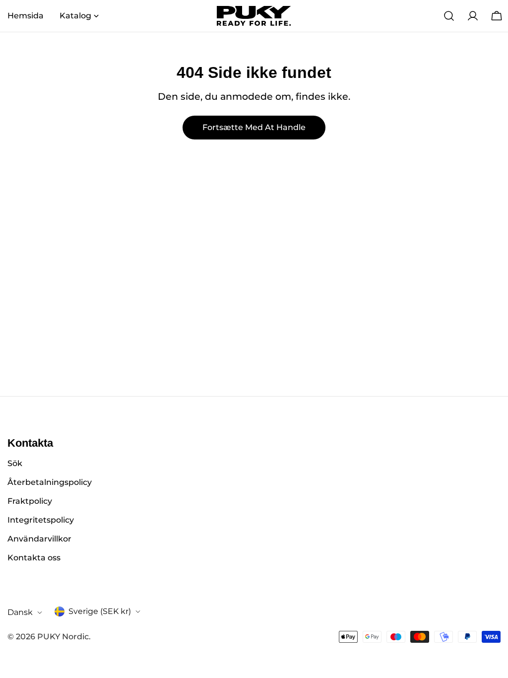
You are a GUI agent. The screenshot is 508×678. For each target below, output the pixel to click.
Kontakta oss (34, 557)
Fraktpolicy (29, 501)
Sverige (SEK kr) (99, 611)
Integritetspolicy (40, 520)
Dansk (20, 612)
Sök (14, 463)
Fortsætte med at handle (254, 127)
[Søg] (449, 16)
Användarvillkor (39, 538)
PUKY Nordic (63, 636)
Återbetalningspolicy (49, 482)
